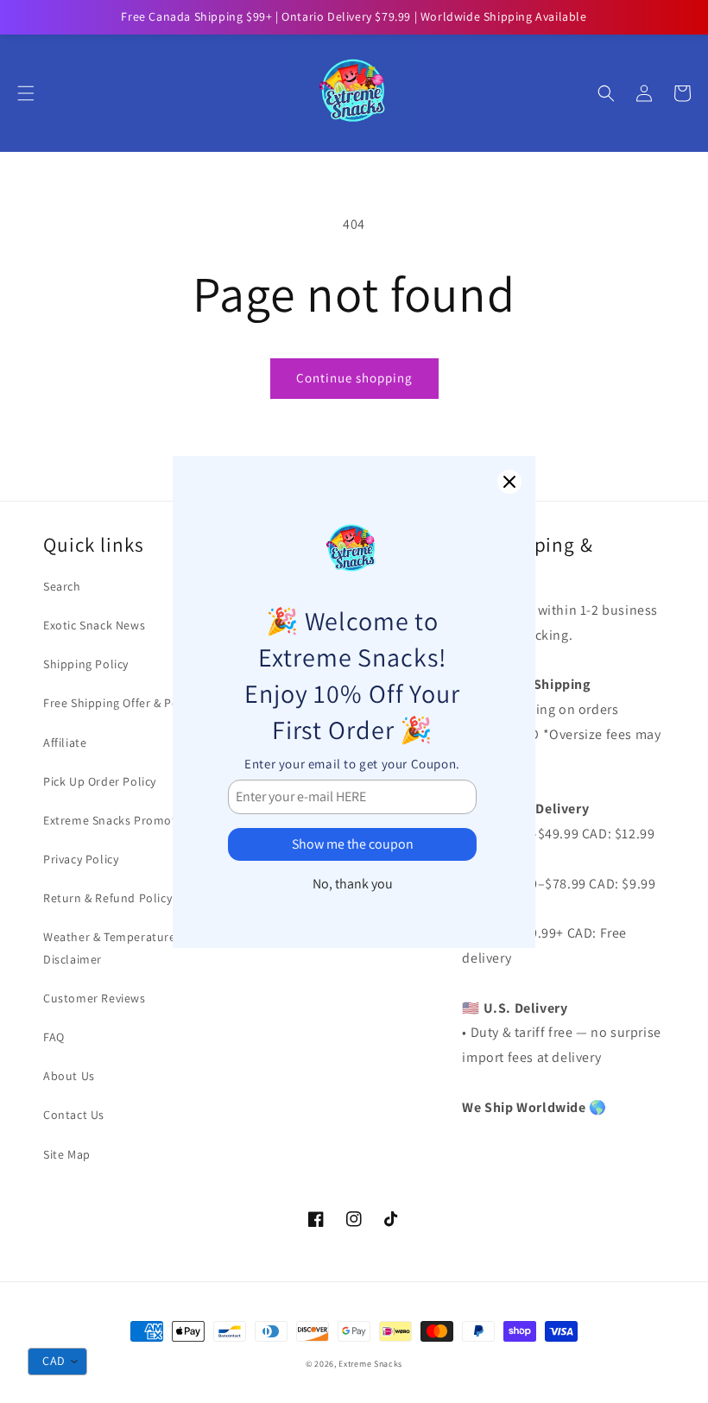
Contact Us (73, 1114)
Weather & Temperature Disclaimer (109, 947)
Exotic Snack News (94, 625)
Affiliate (64, 742)
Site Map (67, 1154)
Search (62, 586)
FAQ (54, 1037)
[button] (26, 93)
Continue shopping (354, 378)
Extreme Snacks (370, 1363)
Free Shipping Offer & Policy (120, 703)
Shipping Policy (86, 664)
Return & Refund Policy (107, 898)
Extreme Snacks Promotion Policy (137, 820)
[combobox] (57, 1361)
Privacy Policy (80, 859)
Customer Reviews (94, 998)
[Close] (509, 482)
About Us (69, 1076)
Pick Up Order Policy (99, 781)
